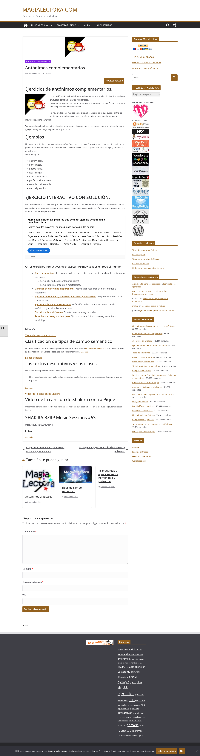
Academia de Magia (66, 25)
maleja (135, 306)
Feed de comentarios (141, 456)
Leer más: (84, 352)
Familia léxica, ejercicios (143, 406)
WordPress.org (139, 461)
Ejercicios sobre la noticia (153, 306)
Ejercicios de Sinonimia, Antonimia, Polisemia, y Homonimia (65, 296)
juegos (135, 713)
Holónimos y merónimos (143, 361)
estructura (140, 700)
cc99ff (121, 666)
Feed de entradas (140, 452)
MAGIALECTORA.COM (49, 9)
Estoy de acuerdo (167, 750)
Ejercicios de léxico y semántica (38, 61)
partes (120, 725)
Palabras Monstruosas (142, 410)
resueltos (124, 730)
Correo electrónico (33, 582)
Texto (120, 735)
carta (140, 663)
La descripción (33, 357)
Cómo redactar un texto (143, 357)
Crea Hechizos (104, 25)
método (142, 717)
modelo (136, 717)
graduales (136, 705)
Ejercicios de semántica (143, 415)
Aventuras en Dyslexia (142, 341)
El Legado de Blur (140, 401)
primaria (133, 725)
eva (133, 291)
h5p (143, 704)
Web (24, 595)
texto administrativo (130, 735)
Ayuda (87, 25)
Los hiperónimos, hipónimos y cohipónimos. (152, 394)
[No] (196, 751)
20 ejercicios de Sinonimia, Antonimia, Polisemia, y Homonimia (45, 449)
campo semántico (130, 663)
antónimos (124, 658)
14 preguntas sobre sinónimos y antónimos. (152, 424)
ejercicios (126, 693)
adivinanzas (137, 654)
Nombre (27, 568)
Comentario (29, 531)
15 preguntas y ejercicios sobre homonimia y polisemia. (102, 449)
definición (133, 671)
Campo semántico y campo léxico (147, 333)
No (181, 750)
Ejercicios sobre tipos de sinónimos (53, 304)
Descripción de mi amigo (143, 431)
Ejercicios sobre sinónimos (49, 312)
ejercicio (123, 687)
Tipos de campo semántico (40, 335)
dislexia (132, 676)
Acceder (136, 447)
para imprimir (135, 720)
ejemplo (123, 682)
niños (119, 721)
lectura (141, 713)
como (126, 667)
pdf (124, 725)
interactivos (125, 713)
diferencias (122, 677)
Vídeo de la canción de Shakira (42, 393)
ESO (132, 700)
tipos (140, 735)
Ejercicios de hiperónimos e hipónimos (157, 310)
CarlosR (48, 73)
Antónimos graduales (38, 496)
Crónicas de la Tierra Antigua (145, 382)
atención (134, 659)
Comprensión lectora (141, 370)
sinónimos (137, 730)
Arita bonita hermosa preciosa (146, 284)
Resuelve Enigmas (40, 25)
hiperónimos (123, 708)
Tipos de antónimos (45, 273)
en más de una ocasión (95, 348)
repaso (141, 725)
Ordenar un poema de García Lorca (148, 268)
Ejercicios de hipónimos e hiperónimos (55, 288)
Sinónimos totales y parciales (145, 366)
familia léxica (124, 705)
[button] (51, 25)
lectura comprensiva (125, 717)
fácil (131, 705)
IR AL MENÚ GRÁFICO (144, 57)
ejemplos (136, 682)
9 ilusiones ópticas (140, 263)
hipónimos (134, 708)
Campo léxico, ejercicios (143, 419)
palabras (125, 721)
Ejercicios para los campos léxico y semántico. (153, 326)
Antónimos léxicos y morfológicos (52, 316)
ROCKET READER (114, 80)
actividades (123, 649)
